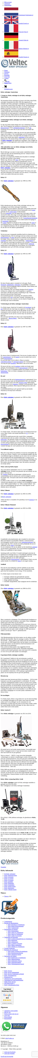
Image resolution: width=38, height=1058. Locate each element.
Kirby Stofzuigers (9, 888)
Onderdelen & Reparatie (11, 937)
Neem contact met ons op (11, 1014)
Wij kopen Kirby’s (9, 983)
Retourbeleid (7, 1018)
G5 (27, 433)
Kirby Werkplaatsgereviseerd (16, 964)
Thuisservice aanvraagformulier (13, 978)
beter (17, 160)
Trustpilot (3, 867)
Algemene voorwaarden (11, 1010)
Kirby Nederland (9, 883)
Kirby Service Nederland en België (14, 974)
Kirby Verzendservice (10, 975)
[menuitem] (20, 2)
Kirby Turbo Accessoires (15, 935)
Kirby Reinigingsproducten (15, 953)
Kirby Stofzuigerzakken (14, 962)
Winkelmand (7, 5)
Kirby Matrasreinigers (14, 959)
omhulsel (34, 547)
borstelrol (13, 363)
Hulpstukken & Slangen (11, 929)
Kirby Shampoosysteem (14, 954)
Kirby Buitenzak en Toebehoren (17, 957)
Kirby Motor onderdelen (14, 945)
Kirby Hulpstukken (13, 931)
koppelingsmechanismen (30, 218)
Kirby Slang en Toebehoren (15, 932)
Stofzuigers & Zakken (10, 956)
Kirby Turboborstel (13, 928)
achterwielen (13, 211)
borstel (17, 357)
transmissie (5, 221)
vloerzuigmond (23, 368)
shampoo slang (23, 382)
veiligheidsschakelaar (19, 128)
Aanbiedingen (8, 921)
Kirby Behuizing (12, 940)
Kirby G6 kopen (8, 880)
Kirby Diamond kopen (10, 875)
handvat (31, 289)
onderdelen (21, 137)
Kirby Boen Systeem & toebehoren (17, 951)
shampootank (4, 372)
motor (33, 210)
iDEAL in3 (7, 1012)
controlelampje (7, 357)
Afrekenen (7, 3)
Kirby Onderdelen (9, 885)
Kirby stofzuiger (9, 588)
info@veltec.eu (9, 1038)
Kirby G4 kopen (8, 877)
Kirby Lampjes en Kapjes (15, 943)
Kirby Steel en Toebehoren (15, 934)
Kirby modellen (8, 881)
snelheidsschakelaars (27, 542)
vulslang (5, 474)
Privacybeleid (8, 1017)
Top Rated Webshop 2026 (7, 990)
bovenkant (28, 307)
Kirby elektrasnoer (13, 942)
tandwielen (4, 439)
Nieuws (6, 896)
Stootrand (3, 284)
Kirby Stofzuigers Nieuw (15, 961)
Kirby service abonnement (11, 972)
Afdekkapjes (10, 284)
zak (30, 128)
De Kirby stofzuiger (9, 874)
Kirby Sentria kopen (10, 886)
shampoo (15, 384)
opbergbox (17, 284)
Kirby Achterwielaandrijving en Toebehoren (20, 939)
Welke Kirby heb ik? (10, 982)
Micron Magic (13, 318)
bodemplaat (4, 371)
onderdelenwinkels (6, 361)
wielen (4, 222)
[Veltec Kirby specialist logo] (14, 67)
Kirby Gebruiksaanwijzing (11, 985)
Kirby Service (8, 971)
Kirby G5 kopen (8, 878)
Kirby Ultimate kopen (10, 889)
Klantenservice (8, 977)
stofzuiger (8, 213)
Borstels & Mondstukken (11, 923)
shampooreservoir (20, 379)
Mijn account (8, 2)
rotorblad (3, 240)
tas (11, 297)
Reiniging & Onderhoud (11, 950)
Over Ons (7, 1015)
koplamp (17, 366)
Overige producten (9, 948)
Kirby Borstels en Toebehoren (16, 924)
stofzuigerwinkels (18, 361)
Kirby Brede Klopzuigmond (16, 926)
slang (12, 237)
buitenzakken (29, 240)
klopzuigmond (5, 128)
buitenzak (31, 244)
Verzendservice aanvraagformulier (13, 980)
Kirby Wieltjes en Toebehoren (16, 946)
